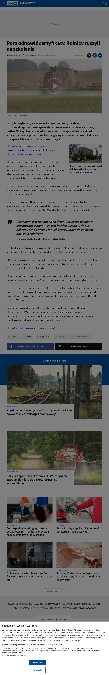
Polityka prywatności (73, 640)
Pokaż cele (37, 670)
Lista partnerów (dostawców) (14, 655)
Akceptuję (37, 662)
